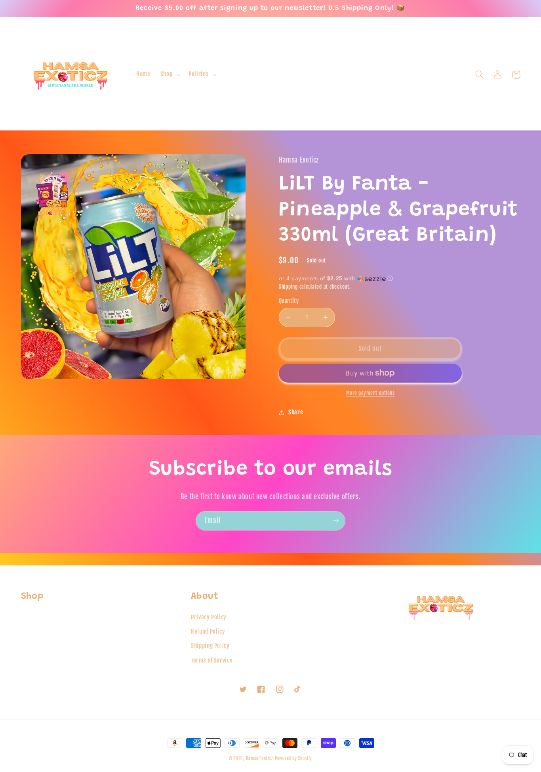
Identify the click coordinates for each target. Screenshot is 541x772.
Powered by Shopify (293, 758)
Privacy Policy (209, 617)
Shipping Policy (210, 645)
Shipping (288, 287)
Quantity (289, 300)
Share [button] (295, 412)
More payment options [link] (370, 393)
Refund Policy (208, 631)
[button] (169, 74)
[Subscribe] (336, 521)
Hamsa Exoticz (260, 758)
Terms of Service (211, 660)
